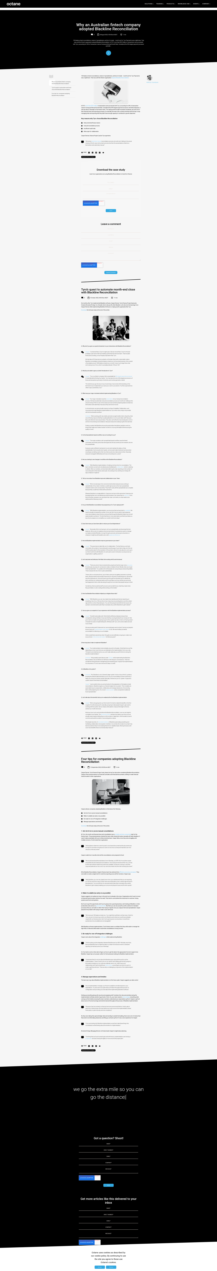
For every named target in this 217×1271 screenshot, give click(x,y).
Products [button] (170, 4)
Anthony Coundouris (152, 82)
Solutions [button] (148, 4)
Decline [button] (111, 1267)
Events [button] (195, 4)
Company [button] (205, 4)
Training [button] (159, 4)
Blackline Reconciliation (88, 157)
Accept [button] (100, 1267)
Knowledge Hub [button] (183, 4)
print (85, 152)
